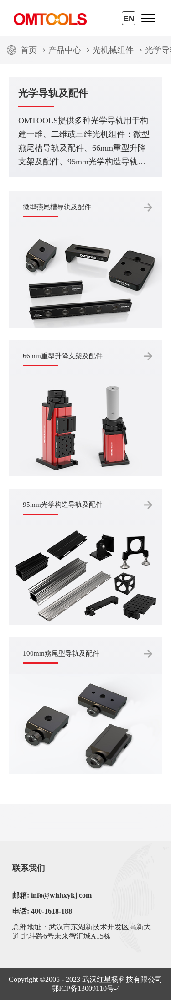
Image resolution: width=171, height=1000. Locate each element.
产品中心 (64, 50)
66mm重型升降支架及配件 (63, 355)
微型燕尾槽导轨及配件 (57, 207)
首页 (29, 50)
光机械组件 (113, 50)
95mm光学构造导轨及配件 (63, 504)
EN (129, 18)
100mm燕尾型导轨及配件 (61, 653)
